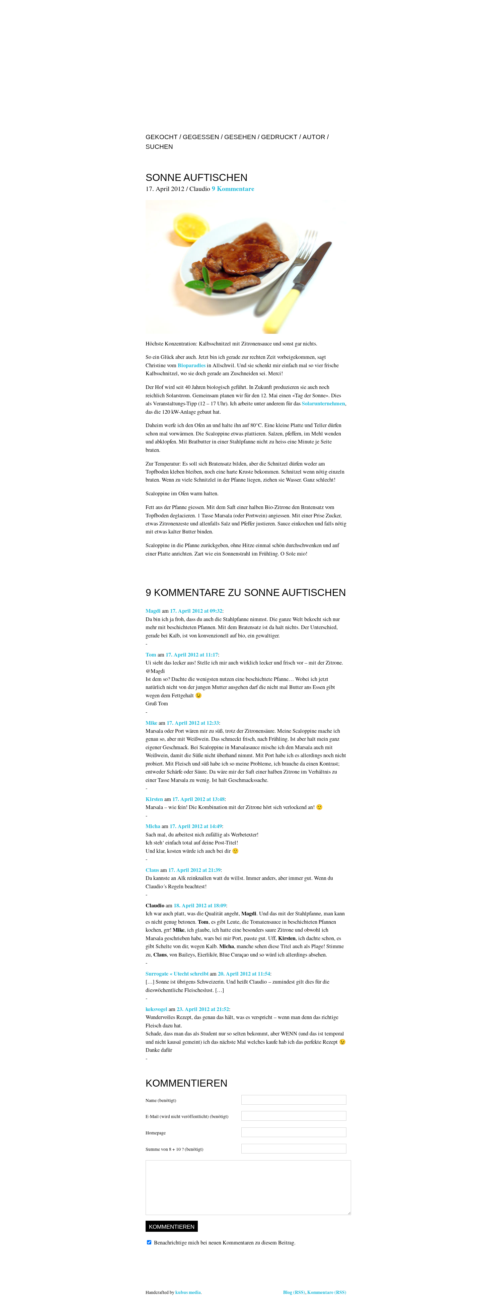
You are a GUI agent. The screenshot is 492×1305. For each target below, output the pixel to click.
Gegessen (201, 136)
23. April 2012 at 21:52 (203, 1009)
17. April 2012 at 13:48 (198, 799)
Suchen (159, 146)
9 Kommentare (233, 188)
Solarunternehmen (323, 403)
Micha (153, 826)
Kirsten (154, 799)
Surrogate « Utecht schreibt (177, 974)
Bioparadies (192, 365)
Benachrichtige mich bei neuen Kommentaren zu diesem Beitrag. (225, 1242)
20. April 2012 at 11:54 (244, 974)
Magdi (153, 611)
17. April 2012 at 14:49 (196, 826)
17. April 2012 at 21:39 (194, 870)
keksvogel (156, 1009)
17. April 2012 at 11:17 (192, 654)
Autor (314, 136)
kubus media (188, 1292)
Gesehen (240, 136)
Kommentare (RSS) (326, 1292)
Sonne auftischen (197, 177)
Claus (152, 870)
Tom (151, 654)
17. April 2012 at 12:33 (193, 723)
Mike (151, 723)
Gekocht (162, 136)
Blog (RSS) (294, 1292)
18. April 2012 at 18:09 (200, 905)
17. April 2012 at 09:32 (196, 611)
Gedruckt (279, 136)
